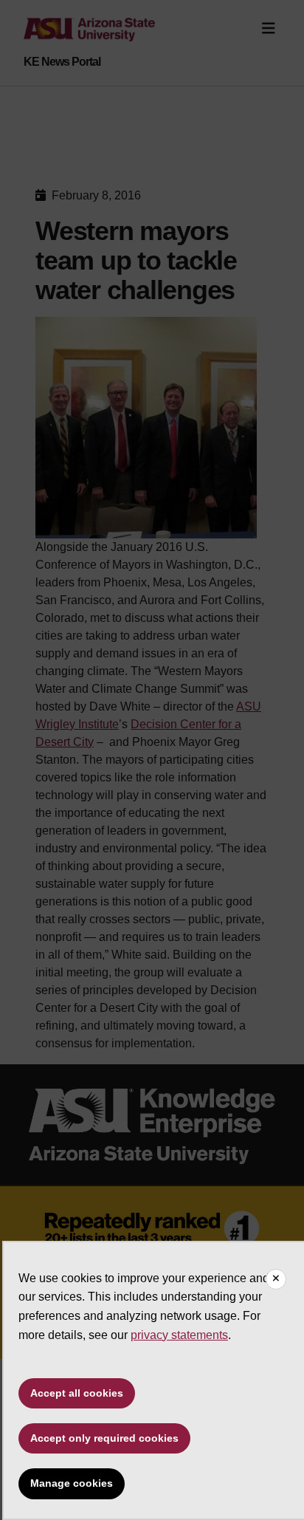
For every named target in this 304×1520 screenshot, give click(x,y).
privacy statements (179, 1335)
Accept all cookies (76, 1393)
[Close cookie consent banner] (276, 1279)
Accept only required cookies (104, 1438)
